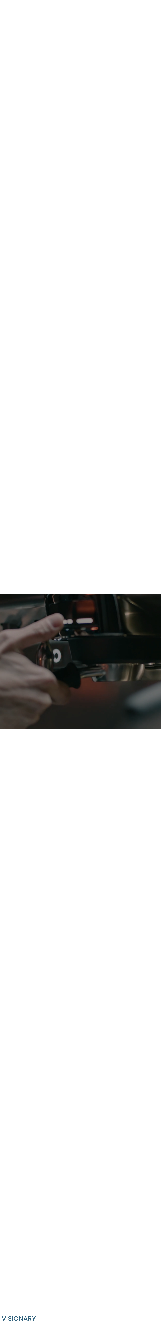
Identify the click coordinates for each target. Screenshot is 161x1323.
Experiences (123, 3)
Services (110, 3)
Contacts (154, 3)
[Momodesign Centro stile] (14, 3)
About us (99, 3)
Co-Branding (139, 3)
